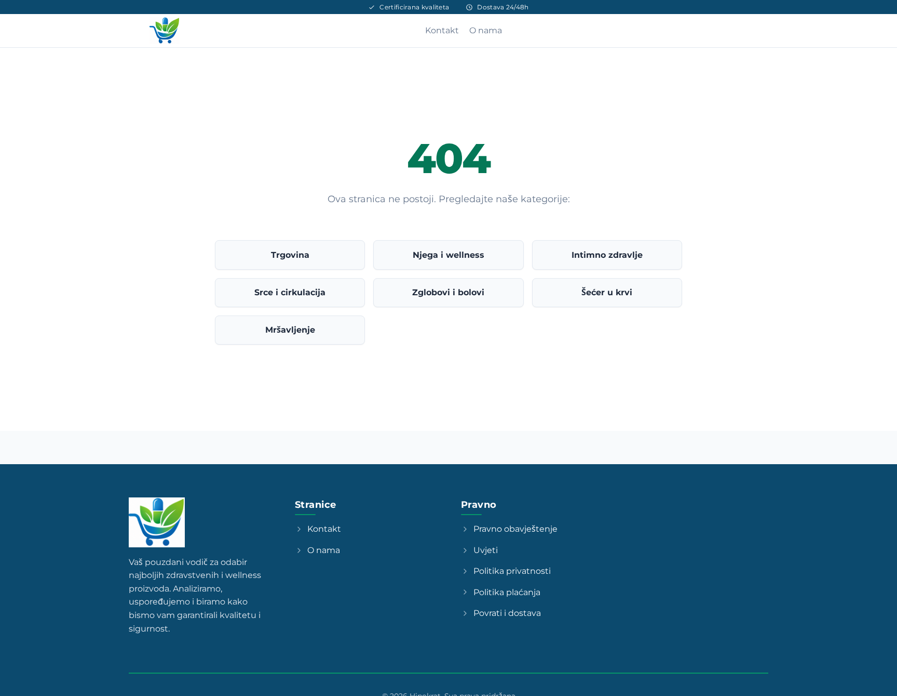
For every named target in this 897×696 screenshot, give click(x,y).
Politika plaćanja (506, 592)
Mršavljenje (290, 330)
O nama (485, 30)
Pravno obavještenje (515, 529)
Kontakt (442, 30)
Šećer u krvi (606, 292)
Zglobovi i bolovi (448, 292)
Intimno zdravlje (607, 255)
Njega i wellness (448, 255)
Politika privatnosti (512, 571)
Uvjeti (485, 550)
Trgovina (290, 255)
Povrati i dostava (507, 613)
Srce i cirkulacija (289, 292)
